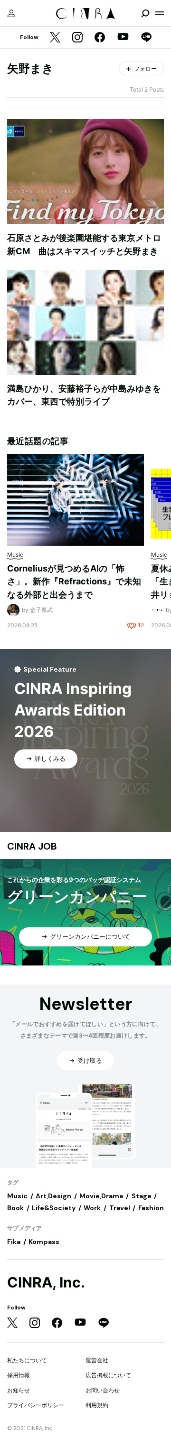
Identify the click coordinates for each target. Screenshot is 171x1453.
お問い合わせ (103, 1390)
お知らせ (18, 1390)
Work (92, 1207)
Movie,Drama (101, 1196)
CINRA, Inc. (46, 1282)
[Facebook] (100, 38)
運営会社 (97, 1360)
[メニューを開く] (159, 13)
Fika (13, 1241)
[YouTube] (123, 38)
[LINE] (146, 38)
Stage (142, 1196)
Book (15, 1207)
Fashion (151, 1207)
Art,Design (53, 1196)
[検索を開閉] (145, 13)
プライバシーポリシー (35, 1405)
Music (17, 1196)
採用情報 (18, 1375)
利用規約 (97, 1405)
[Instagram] (77, 38)
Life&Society (54, 1207)
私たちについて (27, 1360)
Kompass (43, 1241)
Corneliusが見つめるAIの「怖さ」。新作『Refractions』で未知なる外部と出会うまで (74, 581)
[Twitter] (55, 38)
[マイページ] (11, 13)
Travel (119, 1207)
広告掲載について (108, 1375)
